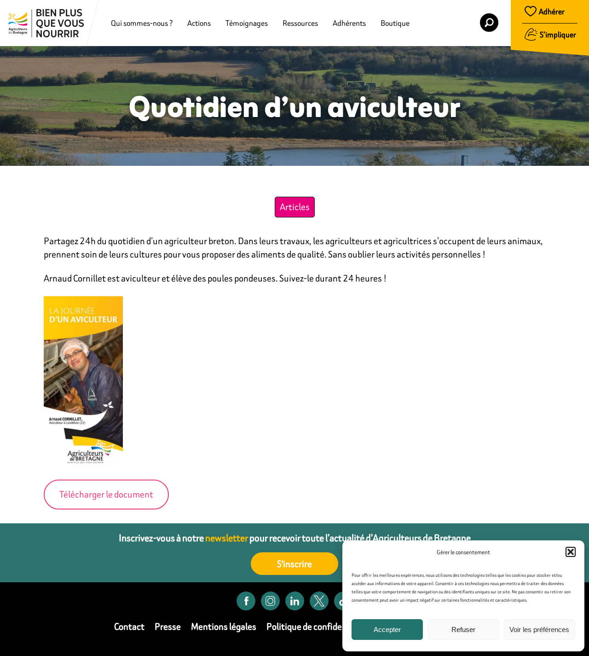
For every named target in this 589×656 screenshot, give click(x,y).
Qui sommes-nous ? (142, 23)
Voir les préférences (539, 629)
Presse (168, 626)
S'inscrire (294, 563)
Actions (199, 23)
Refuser (463, 629)
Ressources (300, 23)
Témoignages (246, 23)
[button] (570, 551)
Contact (129, 626)
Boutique (395, 23)
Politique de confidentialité (318, 626)
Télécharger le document (106, 494)
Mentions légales (223, 626)
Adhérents (349, 23)
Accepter (387, 629)
